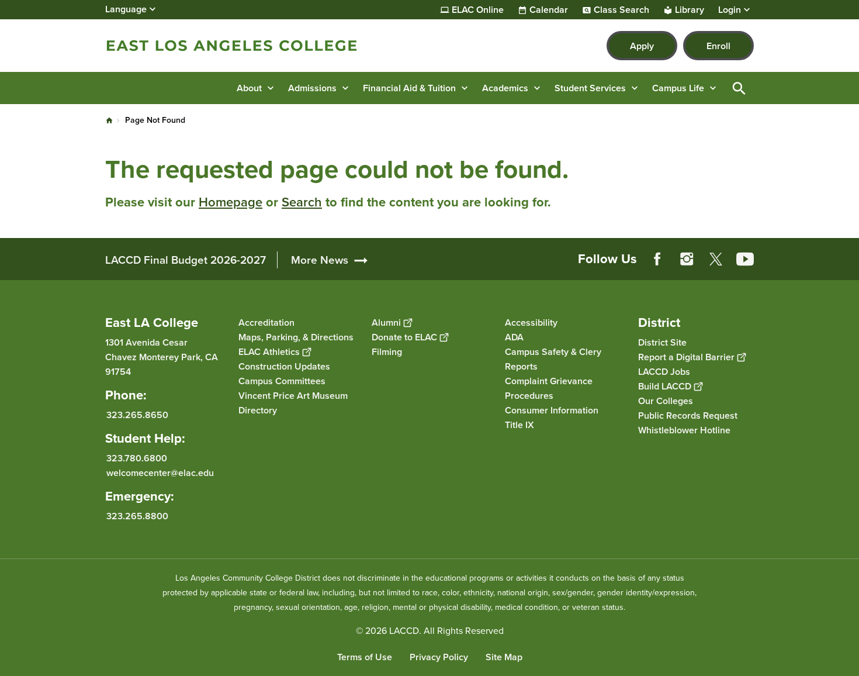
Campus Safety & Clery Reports (553, 359)
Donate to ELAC (404, 337)
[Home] (231, 45)
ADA (514, 337)
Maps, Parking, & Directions (296, 337)
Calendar (548, 10)
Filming (387, 351)
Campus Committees (281, 381)
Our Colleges (665, 401)
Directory (257, 410)
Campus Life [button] (678, 88)
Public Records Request (687, 415)
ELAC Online (478, 10)
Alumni (386, 322)
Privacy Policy (439, 657)
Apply (642, 46)
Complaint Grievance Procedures (549, 388)
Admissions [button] (312, 88)
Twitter (716, 259)
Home (109, 120)
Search (302, 202)
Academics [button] (505, 88)
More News (319, 259)
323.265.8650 (137, 415)
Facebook (657, 259)
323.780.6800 (136, 458)
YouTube (745, 259)
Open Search (739, 88)
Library (689, 10)
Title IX (519, 425)
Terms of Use (364, 657)
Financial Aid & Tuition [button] (409, 88)
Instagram (686, 259)
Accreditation (266, 322)
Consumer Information (551, 410)
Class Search (621, 10)
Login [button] (729, 10)
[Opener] (847, 268)
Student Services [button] (590, 88)
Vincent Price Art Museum (293, 395)
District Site (662, 342)
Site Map (504, 657)
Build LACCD (664, 386)
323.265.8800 (137, 516)
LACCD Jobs (664, 371)
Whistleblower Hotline (684, 430)
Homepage (230, 202)
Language (126, 9)
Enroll (718, 46)
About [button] (249, 88)
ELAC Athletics (269, 351)
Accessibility (531, 322)
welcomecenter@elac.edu (160, 473)
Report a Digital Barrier (686, 357)
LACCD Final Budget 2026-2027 (185, 259)
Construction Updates (284, 366)
